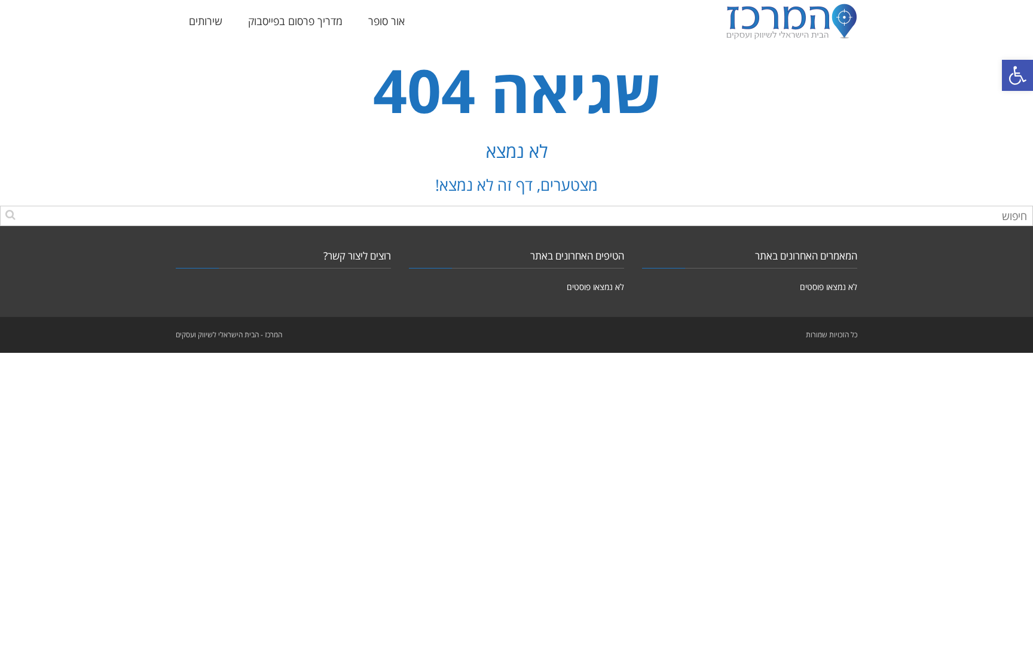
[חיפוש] (10, 214)
